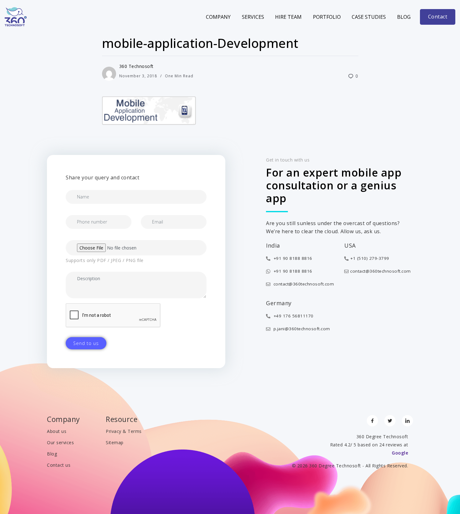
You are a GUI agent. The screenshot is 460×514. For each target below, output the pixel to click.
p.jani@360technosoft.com (301, 329)
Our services (60, 442)
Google (400, 453)
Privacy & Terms (124, 431)
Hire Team (288, 16)
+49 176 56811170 (293, 316)
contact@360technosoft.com (303, 284)
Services (253, 16)
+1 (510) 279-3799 (369, 258)
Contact (437, 16)
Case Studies (369, 16)
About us (56, 431)
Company (218, 16)
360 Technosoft (136, 66)
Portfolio (327, 16)
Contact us (58, 465)
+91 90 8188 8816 (292, 258)
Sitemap (115, 442)
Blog (404, 16)
